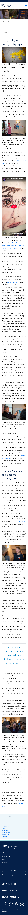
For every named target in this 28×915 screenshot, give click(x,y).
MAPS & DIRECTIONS (9, 897)
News (4, 859)
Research (4, 836)
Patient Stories (6, 832)
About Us (5, 853)
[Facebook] (11, 904)
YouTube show (20, 521)
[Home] (6, 5)
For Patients (14, 870)
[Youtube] (22, 904)
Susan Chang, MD (14, 248)
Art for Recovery (12, 282)
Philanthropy (5, 834)
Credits (9, 911)
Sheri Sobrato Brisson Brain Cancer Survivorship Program (13, 245)
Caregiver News (6, 826)
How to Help (6, 856)
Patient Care (5, 830)
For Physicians (14, 876)
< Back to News (6, 21)
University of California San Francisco (10, 1)
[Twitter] (6, 904)
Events (3, 828)
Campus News (6, 824)
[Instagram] (17, 904)
